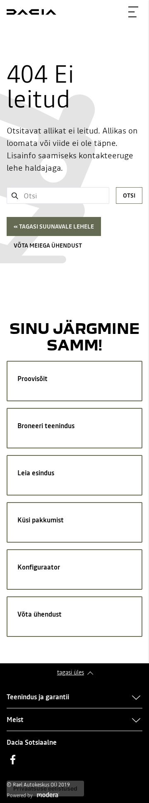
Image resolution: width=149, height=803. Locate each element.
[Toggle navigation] (133, 12)
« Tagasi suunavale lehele (54, 226)
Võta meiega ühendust (48, 245)
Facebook (13, 759)
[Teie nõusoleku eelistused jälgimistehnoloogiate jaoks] (45, 788)
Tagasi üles (70, 672)
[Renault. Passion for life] (31, 12)
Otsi (129, 195)
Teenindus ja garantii (38, 696)
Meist (15, 719)
